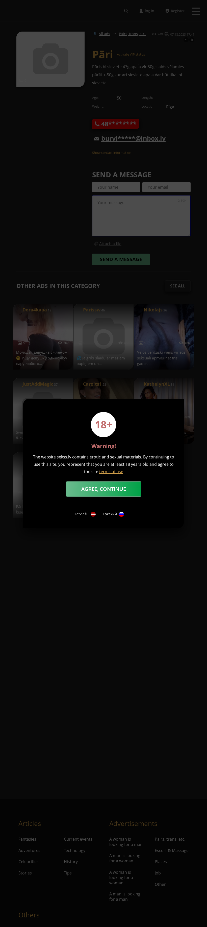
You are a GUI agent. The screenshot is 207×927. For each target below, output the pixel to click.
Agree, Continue (103, 488)
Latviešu (82, 514)
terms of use (111, 471)
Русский (110, 514)
